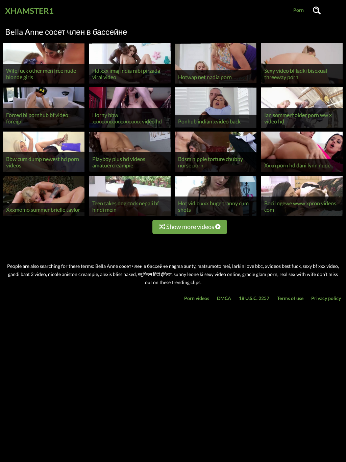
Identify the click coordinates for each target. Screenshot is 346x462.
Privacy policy (326, 298)
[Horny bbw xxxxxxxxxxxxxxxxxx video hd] (130, 127)
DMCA (224, 298)
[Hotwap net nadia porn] (215, 83)
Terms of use (290, 298)
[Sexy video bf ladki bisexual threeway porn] (302, 83)
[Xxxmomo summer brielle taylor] (43, 216)
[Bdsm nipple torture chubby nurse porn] (215, 172)
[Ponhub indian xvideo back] (215, 127)
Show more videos (190, 226)
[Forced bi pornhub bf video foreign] (43, 127)
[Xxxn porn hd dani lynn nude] (302, 172)
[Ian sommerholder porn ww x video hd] (302, 127)
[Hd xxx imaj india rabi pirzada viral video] (130, 83)
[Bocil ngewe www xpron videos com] (302, 216)
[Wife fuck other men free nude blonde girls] (43, 83)
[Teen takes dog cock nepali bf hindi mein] (130, 216)
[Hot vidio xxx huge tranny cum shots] (215, 216)
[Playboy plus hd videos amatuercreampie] (130, 172)
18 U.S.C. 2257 (254, 298)
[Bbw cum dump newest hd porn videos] (43, 172)
